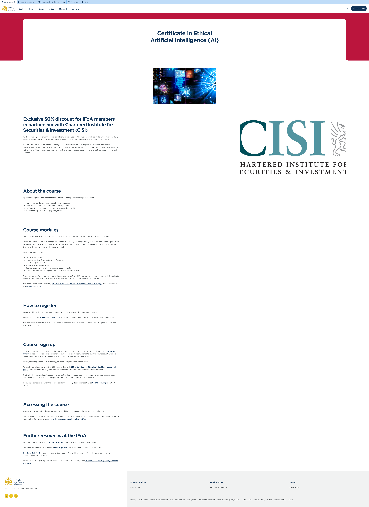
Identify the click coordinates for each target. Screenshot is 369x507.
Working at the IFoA (219, 487)
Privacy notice (192, 500)
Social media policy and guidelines (228, 500)
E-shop (269, 500)
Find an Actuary (259, 500)
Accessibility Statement (207, 500)
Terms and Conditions (177, 500)
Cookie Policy (143, 500)
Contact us (135, 487)
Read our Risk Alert (31, 453)
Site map (133, 500)
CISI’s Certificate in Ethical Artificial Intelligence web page (77, 284)
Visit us (290, 500)
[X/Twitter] (16, 496)
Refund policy (247, 500)
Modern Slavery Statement (159, 500)
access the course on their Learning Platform (67, 419)
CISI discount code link (50, 317)
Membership (295, 487)
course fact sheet (33, 286)
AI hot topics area (57, 442)
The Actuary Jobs (280, 500)
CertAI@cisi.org (99, 383)
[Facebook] (11, 496)
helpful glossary (61, 447)
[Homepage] (8, 8)
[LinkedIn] (6, 496)
